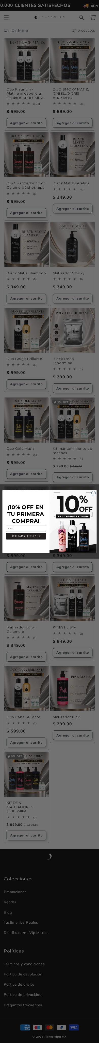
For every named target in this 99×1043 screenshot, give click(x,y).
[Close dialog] (93, 493)
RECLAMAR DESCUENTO (26, 536)
